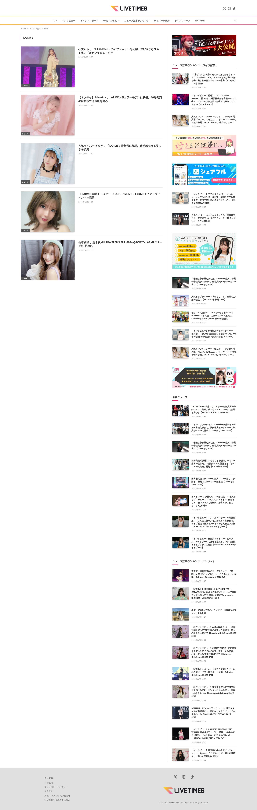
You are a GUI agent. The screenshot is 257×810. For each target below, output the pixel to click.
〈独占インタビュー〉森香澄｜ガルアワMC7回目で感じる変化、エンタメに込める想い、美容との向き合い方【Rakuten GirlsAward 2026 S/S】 (213, 691)
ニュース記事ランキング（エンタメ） (193, 561)
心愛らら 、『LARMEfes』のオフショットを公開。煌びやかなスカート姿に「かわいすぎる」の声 (120, 50)
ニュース (25, 85)
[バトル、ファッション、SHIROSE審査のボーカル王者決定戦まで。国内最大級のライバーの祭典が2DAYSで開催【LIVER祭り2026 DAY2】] (180, 428)
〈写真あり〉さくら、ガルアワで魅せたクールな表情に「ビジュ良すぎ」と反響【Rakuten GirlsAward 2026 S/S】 (213, 672)
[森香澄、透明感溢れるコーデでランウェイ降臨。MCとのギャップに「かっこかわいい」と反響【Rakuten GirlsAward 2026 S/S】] (180, 575)
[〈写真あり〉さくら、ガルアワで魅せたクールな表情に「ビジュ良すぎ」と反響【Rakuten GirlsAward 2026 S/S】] (180, 673)
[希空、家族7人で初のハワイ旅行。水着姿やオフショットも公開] (180, 614)
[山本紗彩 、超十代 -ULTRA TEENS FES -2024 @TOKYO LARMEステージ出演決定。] (48, 260)
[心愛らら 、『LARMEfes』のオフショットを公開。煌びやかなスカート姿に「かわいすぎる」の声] (48, 66)
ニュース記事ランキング (136, 20)
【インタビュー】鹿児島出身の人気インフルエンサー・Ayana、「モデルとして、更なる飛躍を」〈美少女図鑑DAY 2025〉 (213, 753)
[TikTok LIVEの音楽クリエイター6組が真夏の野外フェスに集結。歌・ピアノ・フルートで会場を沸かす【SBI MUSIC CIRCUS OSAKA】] (180, 410)
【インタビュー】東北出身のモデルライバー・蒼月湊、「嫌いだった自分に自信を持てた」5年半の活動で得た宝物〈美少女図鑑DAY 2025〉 (213, 333)
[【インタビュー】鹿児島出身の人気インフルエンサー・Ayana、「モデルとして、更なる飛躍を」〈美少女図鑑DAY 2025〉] (180, 754)
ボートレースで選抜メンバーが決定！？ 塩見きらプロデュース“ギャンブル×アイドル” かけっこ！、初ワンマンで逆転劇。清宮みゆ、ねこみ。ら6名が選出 (213, 501)
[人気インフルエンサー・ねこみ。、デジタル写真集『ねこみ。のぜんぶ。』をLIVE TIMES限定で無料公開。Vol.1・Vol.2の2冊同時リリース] (180, 120)
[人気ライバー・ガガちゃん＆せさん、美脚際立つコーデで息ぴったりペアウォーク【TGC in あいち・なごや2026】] (180, 219)
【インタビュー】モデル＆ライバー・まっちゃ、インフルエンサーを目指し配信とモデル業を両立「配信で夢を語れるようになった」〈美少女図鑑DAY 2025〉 (213, 198)
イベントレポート (89, 20)
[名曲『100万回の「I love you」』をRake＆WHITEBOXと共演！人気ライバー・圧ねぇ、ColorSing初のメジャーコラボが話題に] (180, 316)
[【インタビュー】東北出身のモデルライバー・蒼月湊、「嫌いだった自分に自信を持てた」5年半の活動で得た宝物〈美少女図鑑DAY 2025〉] (180, 334)
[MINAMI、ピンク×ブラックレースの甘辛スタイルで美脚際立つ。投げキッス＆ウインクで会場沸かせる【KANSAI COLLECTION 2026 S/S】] (180, 712)
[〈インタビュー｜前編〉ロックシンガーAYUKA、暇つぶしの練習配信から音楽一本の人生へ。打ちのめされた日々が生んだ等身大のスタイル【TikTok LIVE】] (180, 99)
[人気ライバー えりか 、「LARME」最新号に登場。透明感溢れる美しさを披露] (48, 163)
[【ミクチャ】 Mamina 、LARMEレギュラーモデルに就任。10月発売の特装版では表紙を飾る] (48, 115)
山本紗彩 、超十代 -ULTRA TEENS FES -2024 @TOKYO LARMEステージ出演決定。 (120, 244)
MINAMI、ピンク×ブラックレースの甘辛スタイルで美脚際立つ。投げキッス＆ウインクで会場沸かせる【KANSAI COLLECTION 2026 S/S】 (213, 713)
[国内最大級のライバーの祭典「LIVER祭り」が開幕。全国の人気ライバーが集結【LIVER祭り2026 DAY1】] (180, 482)
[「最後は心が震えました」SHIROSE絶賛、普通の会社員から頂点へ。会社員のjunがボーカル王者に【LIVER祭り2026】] (180, 282)
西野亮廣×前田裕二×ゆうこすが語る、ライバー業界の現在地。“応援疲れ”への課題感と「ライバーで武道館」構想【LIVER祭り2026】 (213, 463)
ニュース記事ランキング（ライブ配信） (195, 65)
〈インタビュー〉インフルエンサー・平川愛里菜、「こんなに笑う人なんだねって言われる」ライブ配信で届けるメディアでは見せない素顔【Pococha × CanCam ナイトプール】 (213, 522)
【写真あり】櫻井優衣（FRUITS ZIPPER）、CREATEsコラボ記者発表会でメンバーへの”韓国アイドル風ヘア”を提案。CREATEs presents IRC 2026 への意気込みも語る (213, 593)
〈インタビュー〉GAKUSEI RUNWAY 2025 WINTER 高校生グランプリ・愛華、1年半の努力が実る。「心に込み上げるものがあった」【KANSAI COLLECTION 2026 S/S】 (213, 734)
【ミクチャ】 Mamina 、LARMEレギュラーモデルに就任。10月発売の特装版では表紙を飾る (120, 99)
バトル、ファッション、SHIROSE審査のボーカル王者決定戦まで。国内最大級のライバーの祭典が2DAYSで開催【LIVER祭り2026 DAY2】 (213, 427)
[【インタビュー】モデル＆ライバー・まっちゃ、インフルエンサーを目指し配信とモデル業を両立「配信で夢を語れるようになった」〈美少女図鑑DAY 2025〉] (180, 198)
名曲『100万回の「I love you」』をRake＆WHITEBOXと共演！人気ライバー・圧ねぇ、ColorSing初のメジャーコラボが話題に (212, 315)
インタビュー (68, 20)
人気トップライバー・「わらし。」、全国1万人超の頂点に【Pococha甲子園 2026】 (213, 298)
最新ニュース (180, 397)
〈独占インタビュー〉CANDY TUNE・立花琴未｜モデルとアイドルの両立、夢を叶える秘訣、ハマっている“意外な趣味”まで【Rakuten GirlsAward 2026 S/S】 (213, 652)
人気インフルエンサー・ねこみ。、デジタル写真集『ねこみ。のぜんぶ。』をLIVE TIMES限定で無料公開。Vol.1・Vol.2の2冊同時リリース (213, 119)
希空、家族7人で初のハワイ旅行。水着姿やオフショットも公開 (213, 611)
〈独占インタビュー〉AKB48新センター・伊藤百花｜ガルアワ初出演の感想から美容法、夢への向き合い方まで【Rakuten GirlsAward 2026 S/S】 (213, 631)
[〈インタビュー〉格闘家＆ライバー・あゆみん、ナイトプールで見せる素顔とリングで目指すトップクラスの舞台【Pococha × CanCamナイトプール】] (180, 542)
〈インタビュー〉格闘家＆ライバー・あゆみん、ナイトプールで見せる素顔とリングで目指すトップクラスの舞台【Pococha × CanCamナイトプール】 (213, 543)
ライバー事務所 (162, 20)
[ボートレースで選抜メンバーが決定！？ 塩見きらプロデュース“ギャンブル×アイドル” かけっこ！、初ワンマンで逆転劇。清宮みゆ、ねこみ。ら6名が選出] (180, 500)
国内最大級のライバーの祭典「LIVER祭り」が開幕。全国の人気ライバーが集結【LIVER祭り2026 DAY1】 (213, 481)
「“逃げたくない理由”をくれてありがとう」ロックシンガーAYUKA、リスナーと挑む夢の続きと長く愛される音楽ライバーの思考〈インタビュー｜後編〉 (213, 79)
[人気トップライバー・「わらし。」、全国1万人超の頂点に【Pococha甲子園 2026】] (180, 300)
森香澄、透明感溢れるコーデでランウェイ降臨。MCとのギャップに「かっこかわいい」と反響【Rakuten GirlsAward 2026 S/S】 (213, 574)
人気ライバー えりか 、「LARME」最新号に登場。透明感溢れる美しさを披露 (119, 147)
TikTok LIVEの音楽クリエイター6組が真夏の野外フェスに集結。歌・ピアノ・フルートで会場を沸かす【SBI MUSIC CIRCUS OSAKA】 (213, 409)
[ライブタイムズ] (128, 8)
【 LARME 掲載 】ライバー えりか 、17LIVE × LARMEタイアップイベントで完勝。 (119, 195)
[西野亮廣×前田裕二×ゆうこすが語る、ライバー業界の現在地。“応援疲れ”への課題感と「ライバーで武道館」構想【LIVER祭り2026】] (180, 464)
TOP (54, 20)
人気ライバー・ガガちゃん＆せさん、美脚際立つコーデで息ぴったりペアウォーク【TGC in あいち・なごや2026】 (213, 218)
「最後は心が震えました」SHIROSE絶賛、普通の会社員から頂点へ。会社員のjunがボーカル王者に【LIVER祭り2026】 (213, 281)
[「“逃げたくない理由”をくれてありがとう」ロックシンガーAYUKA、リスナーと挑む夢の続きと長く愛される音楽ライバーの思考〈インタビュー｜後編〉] (180, 78)
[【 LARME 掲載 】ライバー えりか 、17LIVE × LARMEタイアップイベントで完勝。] (48, 211)
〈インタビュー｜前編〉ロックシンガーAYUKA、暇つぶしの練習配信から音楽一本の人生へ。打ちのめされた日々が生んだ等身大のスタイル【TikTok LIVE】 (213, 100)
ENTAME (200, 20)
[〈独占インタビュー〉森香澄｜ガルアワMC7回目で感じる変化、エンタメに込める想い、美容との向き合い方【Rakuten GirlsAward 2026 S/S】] (180, 691)
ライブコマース (182, 20)
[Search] (235, 20)
